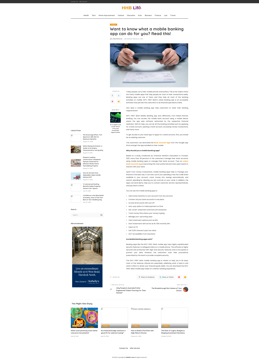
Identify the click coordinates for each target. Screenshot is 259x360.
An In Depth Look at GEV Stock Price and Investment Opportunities (115, 128)
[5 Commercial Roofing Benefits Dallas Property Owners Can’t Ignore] (76, 187)
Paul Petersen (117, 39)
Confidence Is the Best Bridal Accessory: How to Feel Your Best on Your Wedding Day (93, 198)
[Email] (118, 101)
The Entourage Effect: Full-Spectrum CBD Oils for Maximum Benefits (92, 137)
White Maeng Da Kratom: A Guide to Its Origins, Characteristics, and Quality (93, 148)
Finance (113, 24)
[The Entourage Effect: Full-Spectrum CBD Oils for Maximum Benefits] (76, 138)
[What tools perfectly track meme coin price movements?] (84, 318)
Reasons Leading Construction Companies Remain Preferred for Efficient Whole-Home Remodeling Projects (92, 161)
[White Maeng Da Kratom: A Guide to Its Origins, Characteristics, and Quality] (76, 149)
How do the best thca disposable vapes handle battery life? (92, 175)
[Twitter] (118, 95)
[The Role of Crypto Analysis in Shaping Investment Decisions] (174, 318)
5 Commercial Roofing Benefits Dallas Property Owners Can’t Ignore (91, 186)
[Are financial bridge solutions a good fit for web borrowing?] (114, 318)
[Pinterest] (112, 101)
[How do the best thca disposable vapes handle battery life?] (76, 176)
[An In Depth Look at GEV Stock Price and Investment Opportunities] (115, 117)
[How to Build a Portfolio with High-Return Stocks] (144, 318)
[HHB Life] (129, 8)
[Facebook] (112, 95)
